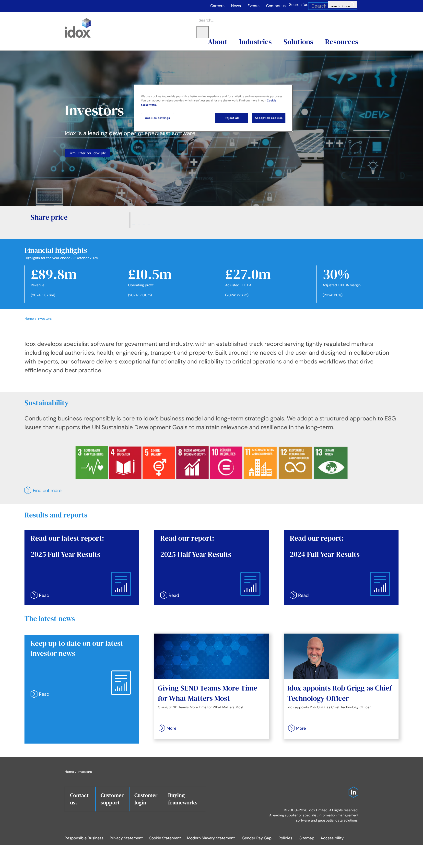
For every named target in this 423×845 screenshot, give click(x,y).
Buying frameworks (183, 798)
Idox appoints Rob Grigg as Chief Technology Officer (339, 693)
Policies (285, 838)
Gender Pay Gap (256, 838)
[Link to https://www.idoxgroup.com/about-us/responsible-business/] (210, 490)
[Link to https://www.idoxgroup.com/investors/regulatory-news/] (80, 694)
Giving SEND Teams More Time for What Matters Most (207, 693)
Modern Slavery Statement (211, 838)
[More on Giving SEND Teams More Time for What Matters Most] (166, 728)
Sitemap (306, 838)
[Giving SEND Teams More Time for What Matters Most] (211, 656)
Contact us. (79, 798)
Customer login (146, 798)
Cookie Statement (165, 838)
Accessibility (332, 838)
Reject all (232, 118)
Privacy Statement (126, 838)
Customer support (112, 798)
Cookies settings (157, 118)
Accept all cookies (269, 118)
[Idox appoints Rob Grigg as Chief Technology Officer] (341, 656)
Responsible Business (84, 838)
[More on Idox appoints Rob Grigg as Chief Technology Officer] (295, 728)
